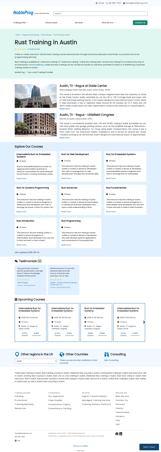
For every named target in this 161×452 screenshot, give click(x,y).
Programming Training (31, 35)
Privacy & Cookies (80, 446)
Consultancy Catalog (59, 408)
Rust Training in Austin (62, 35)
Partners (120, 404)
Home (18, 35)
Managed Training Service (96, 400)
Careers (120, 416)
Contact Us (140, 22)
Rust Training (46, 35)
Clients (119, 408)
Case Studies (55, 400)
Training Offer (20, 22)
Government (51, 22)
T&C (118, 424)
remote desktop (36, 64)
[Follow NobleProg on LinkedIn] (120, 433)
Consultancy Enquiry (59, 404)
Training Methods (24, 404)
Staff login (80, 451)
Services (79, 22)
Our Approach (56, 396)
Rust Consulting (111, 360)
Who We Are (108, 22)
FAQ (118, 420)
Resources (20, 408)
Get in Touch (149, 447)
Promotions (21, 400)
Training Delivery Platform (96, 404)
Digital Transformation (94, 396)
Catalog (19, 396)
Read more (65, 108)
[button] (143, 322)
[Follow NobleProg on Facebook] (117, 433)
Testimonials (122, 412)
